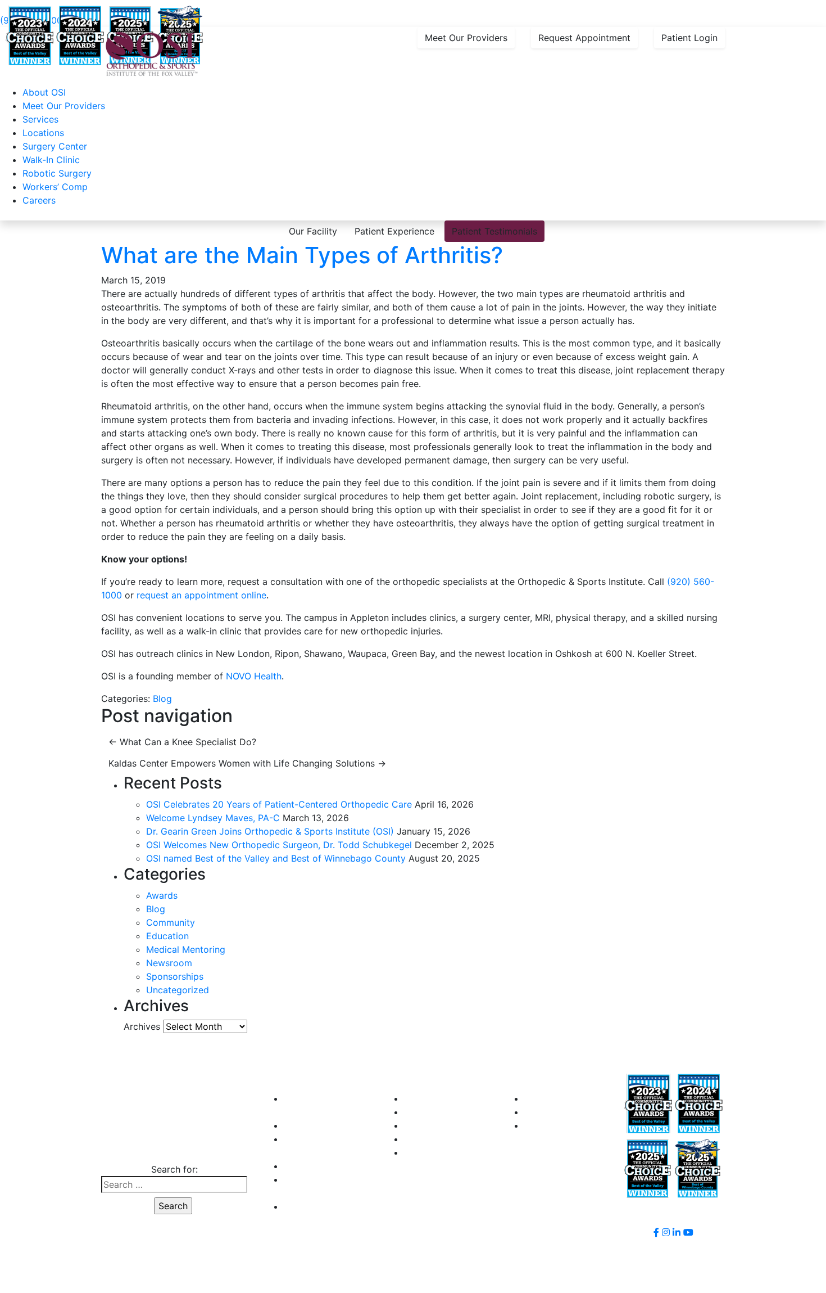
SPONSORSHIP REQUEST (578, 1098)
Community (170, 922)
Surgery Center (54, 146)
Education (167, 935)
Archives (142, 1026)
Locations (43, 132)
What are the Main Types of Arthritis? (302, 255)
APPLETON (427, 1098)
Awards (162, 895)
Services (40, 119)
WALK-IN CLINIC (318, 1125)
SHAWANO (427, 1139)
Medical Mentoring (185, 949)
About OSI (44, 92)
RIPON (417, 1125)
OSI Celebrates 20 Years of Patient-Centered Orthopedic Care (279, 804)
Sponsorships (174, 976)
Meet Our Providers (466, 37)
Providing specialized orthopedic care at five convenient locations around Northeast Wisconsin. (275, 6)
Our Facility (313, 231)
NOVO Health (254, 676)
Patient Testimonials (494, 231)
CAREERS (304, 1166)
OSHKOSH (425, 1112)
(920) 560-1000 (173, 1147)
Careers (39, 200)
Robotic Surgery (57, 173)
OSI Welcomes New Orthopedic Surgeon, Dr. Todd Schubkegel (279, 844)
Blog (162, 698)
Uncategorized (177, 989)
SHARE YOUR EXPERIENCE (581, 1112)
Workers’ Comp (55, 186)
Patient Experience (394, 231)
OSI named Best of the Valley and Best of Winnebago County (276, 858)
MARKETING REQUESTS (575, 1125)
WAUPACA (426, 1152)
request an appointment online (201, 595)
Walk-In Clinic (51, 159)
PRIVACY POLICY (320, 1206)
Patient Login (689, 37)
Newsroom (169, 962)
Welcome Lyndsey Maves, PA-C (213, 817)
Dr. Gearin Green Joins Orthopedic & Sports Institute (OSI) (270, 831)
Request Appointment (584, 37)
